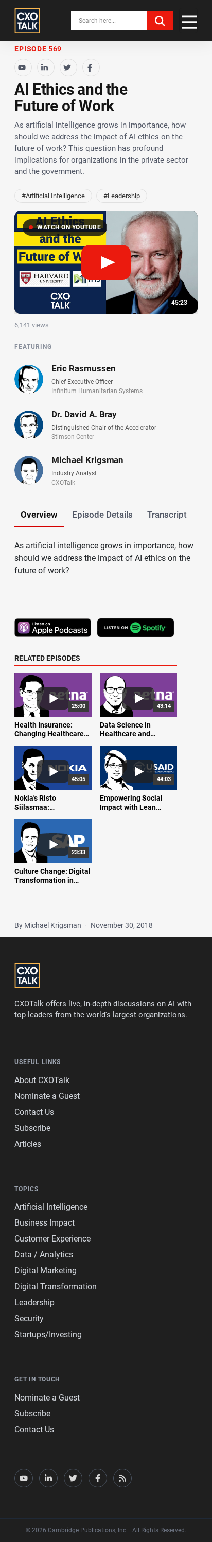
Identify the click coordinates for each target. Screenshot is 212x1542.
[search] (160, 20)
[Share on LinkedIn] (46, 67)
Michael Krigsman (87, 460)
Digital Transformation (55, 1286)
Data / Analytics (43, 1255)
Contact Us (34, 1112)
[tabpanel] (105, 718)
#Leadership (121, 196)
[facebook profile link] (98, 1478)
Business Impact (44, 1223)
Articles (27, 1144)
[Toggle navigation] (188, 20)
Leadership (34, 1302)
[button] (105, 262)
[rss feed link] (122, 1478)
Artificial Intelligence (50, 1207)
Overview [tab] (39, 514)
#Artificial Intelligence (53, 196)
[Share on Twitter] (68, 67)
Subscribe (32, 1128)
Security (29, 1318)
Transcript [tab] (167, 514)
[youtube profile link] (23, 1478)
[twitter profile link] (73, 1478)
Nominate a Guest (47, 1096)
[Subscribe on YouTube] (23, 67)
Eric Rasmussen (83, 368)
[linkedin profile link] (48, 1478)
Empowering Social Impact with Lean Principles (131, 807)
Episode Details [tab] (102, 514)
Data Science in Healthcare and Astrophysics (125, 734)
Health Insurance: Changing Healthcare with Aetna (49, 734)
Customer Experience (52, 1239)
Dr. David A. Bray (84, 414)
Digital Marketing (45, 1270)
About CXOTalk (41, 1080)
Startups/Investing (48, 1334)
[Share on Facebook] (91, 67)
